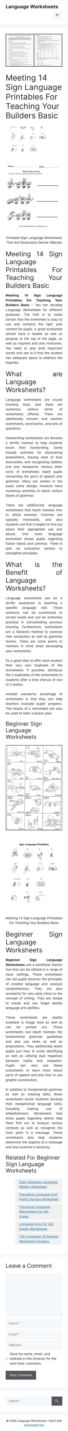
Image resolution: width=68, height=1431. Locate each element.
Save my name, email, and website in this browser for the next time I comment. (33, 1358)
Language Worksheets (32, 6)
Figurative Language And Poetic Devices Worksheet (38, 1197)
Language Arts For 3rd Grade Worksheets (36, 1226)
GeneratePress (34, 1425)
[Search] (57, 1401)
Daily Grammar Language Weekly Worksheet (38, 1184)
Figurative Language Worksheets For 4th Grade (34, 1211)
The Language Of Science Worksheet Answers (38, 1239)
